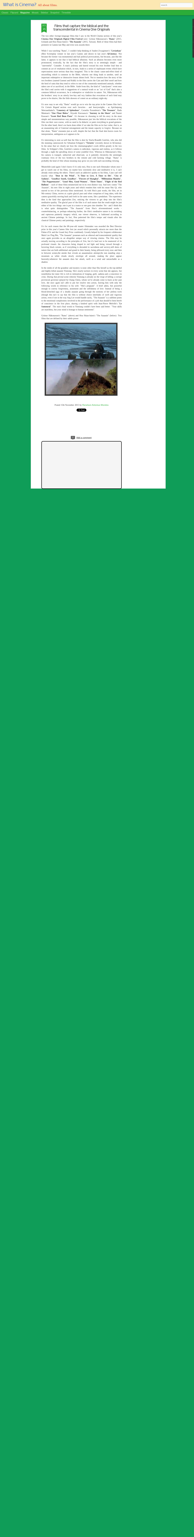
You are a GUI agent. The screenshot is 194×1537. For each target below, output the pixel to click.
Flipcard (14, 12)
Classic (5, 12)
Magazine (25, 12)
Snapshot (54, 12)
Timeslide (66, 12)
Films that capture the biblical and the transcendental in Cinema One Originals (81, 27)
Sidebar (44, 12)
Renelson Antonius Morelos (95, 405)
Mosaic (35, 12)
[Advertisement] (138, 71)
